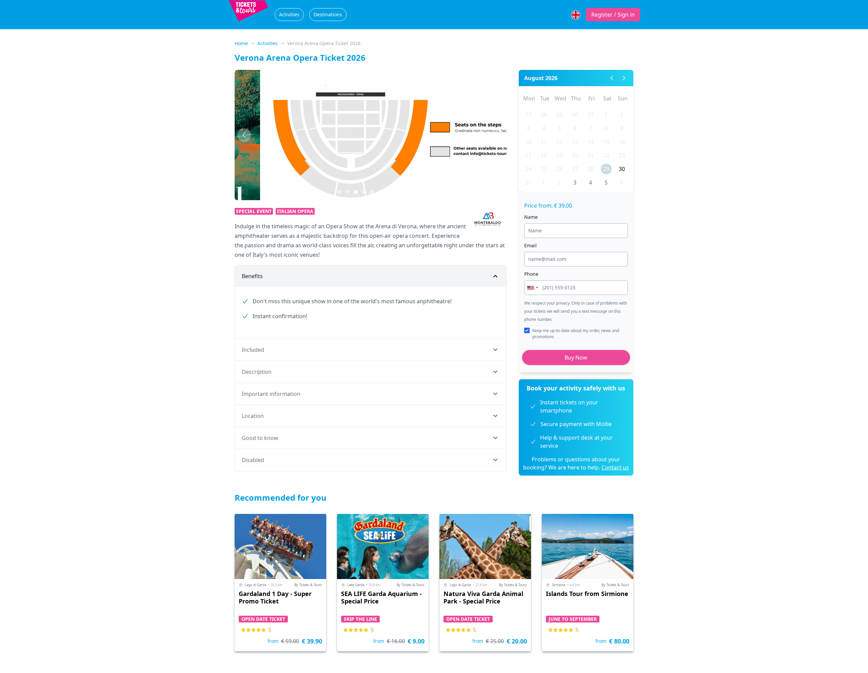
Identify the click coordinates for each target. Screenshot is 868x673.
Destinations (328, 14)
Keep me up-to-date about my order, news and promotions (575, 334)
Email (530, 245)
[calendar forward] (624, 78)
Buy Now (576, 357)
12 (559, 142)
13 (575, 142)
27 (528, 114)
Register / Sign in (613, 14)
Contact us (615, 467)
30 (575, 114)
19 (559, 155)
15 (606, 142)
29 (559, 114)
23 (622, 155)
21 (591, 155)
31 (591, 114)
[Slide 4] (372, 192)
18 (544, 155)
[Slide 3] (364, 192)
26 (559, 169)
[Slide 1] (348, 192)
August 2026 (540, 78)
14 (591, 142)
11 (544, 142)
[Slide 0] (339, 192)
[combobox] (532, 288)
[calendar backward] (612, 78)
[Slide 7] (396, 192)
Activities (289, 14)
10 (528, 142)
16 (622, 142)
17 (528, 155)
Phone (531, 274)
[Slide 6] (388, 192)
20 (575, 155)
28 (544, 114)
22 (606, 155)
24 (528, 169)
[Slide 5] (380, 192)
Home (241, 43)
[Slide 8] (404, 192)
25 (544, 169)
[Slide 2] (356, 192)
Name (531, 217)
